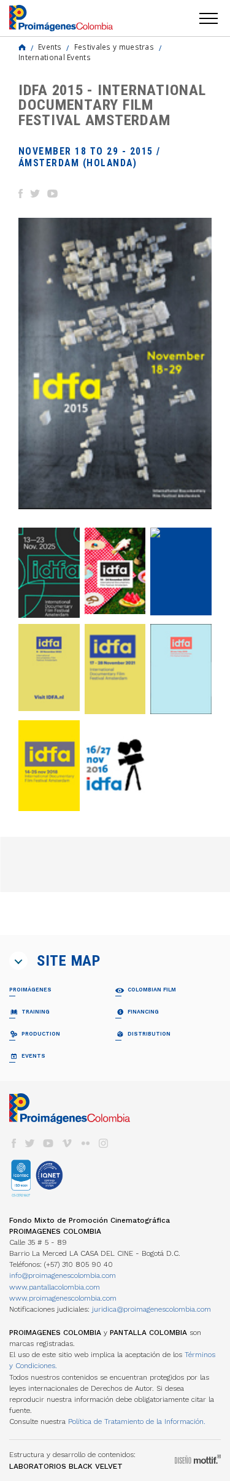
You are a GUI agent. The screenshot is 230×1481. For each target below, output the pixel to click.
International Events (54, 57)
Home (22, 47)
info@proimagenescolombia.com (62, 1275)
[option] (115, 363)
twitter (30, 1143)
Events (50, 47)
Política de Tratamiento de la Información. (136, 1421)
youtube (48, 1143)
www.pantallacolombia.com (54, 1287)
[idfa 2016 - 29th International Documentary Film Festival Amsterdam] (115, 766)
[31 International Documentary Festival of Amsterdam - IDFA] (49, 765)
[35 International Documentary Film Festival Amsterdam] (181, 571)
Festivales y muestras (114, 47)
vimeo (67, 1143)
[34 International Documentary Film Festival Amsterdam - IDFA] (49, 667)
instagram (104, 1143)
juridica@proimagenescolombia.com (151, 1309)
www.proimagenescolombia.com (63, 1298)
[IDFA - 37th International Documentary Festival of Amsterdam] (49, 573)
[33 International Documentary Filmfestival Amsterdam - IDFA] (115, 669)
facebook (13, 1143)
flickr (85, 1143)
